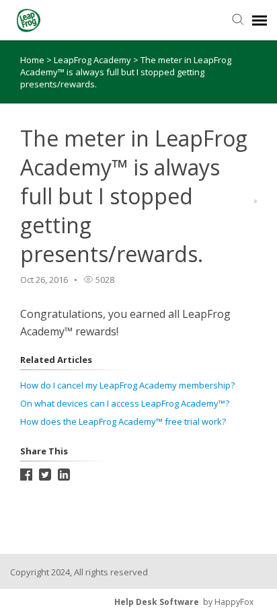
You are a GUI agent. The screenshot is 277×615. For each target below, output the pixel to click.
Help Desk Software (156, 602)
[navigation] (259, 20)
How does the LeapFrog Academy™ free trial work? (123, 421)
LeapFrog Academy (93, 60)
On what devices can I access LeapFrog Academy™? (124, 403)
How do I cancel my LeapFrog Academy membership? (127, 385)
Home (32, 60)
